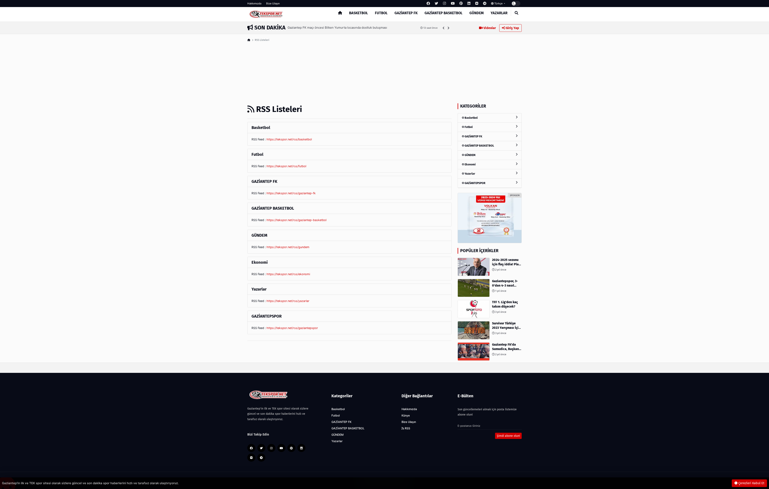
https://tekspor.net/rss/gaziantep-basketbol (296, 220)
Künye (406, 415)
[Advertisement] (384, 73)
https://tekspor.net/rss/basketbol (289, 139)
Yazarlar (499, 13)
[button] (444, 28)
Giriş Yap (512, 28)
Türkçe (498, 3)
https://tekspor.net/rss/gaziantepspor (292, 328)
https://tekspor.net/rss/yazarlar (288, 301)
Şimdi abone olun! (508, 436)
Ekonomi (470, 164)
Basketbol (358, 13)
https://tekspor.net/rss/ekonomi (288, 274)
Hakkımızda (254, 3)
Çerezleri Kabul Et (751, 483)
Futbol (381, 13)
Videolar (489, 28)
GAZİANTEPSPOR (474, 183)
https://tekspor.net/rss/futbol (286, 166)
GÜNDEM (476, 13)
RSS (407, 428)
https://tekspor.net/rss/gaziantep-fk (291, 193)
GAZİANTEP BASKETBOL (443, 13)
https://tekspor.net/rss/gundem (288, 247)
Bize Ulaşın (273, 3)
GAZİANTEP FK (406, 13)
